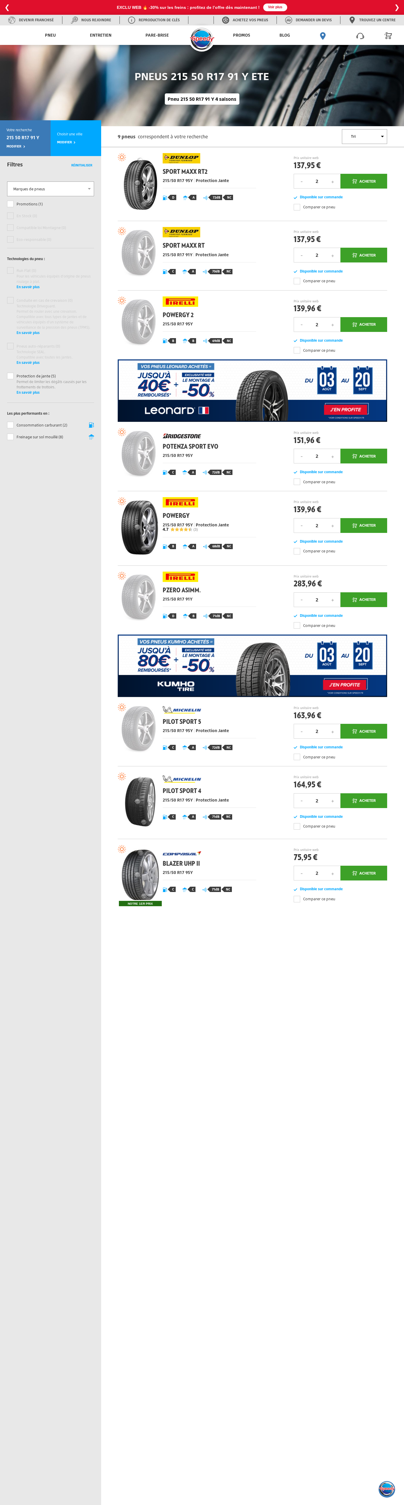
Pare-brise (157, 35)
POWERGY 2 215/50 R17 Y (185, 325)
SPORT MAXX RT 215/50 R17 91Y (185, 255)
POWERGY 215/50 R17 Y (185, 528)
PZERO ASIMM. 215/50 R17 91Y (185, 600)
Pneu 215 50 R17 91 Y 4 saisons (202, 99)
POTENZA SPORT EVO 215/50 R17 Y (185, 456)
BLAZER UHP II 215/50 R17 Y (185, 876)
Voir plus (275, 7)
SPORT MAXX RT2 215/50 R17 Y (185, 184)
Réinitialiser (81, 165)
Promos (241, 35)
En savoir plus (28, 287)
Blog (284, 35)
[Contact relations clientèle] (360, 35)
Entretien (100, 35)
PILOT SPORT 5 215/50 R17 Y (185, 731)
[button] (387, 1489)
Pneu (50, 35)
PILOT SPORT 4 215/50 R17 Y (185, 802)
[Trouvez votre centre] (323, 35)
